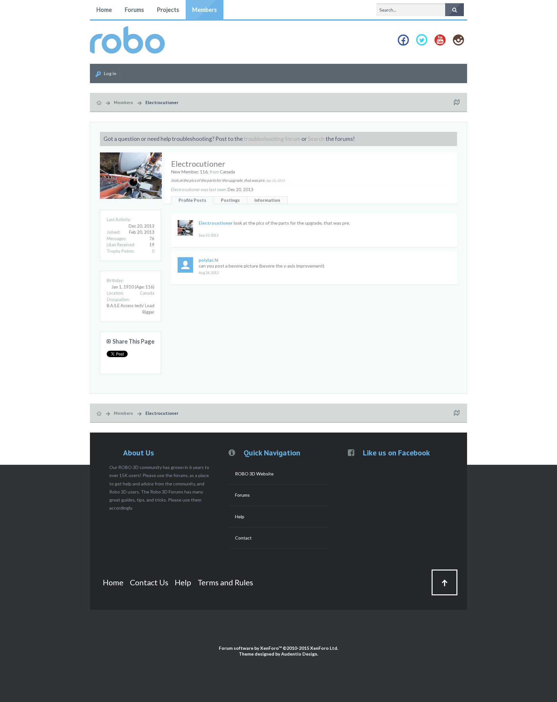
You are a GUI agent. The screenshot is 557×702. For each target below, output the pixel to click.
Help (239, 516)
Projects (168, 9)
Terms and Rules (225, 582)
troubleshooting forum (272, 138)
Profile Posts (192, 200)
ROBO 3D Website (254, 473)
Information (267, 200)
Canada (147, 293)
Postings (230, 200)
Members (204, 9)
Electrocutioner (216, 223)
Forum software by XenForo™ (278, 648)
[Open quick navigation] (456, 102)
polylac (206, 260)
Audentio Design (299, 654)
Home (104, 9)
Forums (134, 9)
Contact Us (149, 582)
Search (316, 138)
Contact (243, 538)
